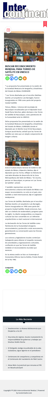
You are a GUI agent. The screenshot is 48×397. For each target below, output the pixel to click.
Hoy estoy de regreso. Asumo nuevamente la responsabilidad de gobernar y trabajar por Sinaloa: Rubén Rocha (25, 339)
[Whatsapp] (7, 78)
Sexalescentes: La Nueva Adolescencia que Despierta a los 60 (24, 329)
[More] (25, 78)
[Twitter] (16, 78)
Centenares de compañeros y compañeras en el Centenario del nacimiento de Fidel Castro (25, 358)
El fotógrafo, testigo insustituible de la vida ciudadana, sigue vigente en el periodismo (24, 349)
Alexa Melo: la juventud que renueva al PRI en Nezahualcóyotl (25, 366)
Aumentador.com (25, 393)
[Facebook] (12, 78)
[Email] (20, 78)
